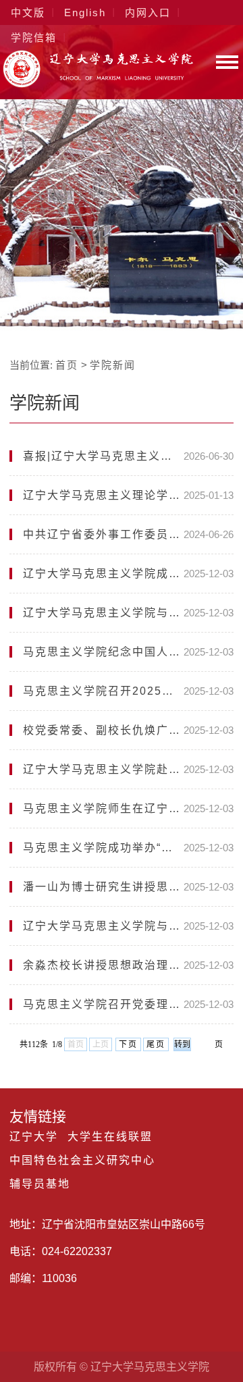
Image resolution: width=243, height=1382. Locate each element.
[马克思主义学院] (98, 84)
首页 (66, 365)
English (85, 12)
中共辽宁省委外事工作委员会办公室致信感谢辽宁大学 (103, 534)
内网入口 (148, 12)
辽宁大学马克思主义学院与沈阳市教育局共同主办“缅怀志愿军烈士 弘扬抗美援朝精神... (103, 612)
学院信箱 (34, 37)
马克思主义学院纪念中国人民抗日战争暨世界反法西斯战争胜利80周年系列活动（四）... (103, 652)
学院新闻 (113, 365)
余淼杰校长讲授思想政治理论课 (103, 965)
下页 (128, 1044)
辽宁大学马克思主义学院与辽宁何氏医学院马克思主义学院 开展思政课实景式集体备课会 (103, 926)
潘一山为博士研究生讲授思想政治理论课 (103, 887)
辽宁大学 (33, 1137)
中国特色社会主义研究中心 (82, 1160)
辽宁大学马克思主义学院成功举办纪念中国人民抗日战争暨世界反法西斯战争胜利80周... (103, 573)
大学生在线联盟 (110, 1137)
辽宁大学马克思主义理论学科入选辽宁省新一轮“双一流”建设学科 (103, 495)
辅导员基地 (39, 1184)
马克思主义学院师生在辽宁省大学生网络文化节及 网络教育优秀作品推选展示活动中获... (103, 808)
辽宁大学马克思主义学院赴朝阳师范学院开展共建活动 (103, 769)
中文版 (28, 12)
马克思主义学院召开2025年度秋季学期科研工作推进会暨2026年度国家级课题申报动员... (103, 691)
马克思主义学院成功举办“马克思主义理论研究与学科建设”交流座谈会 (103, 847)
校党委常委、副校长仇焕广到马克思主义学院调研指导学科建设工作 (103, 730)
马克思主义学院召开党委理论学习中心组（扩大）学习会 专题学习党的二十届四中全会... (103, 1004)
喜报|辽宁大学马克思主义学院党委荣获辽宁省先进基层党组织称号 (103, 456)
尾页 (155, 1044)
